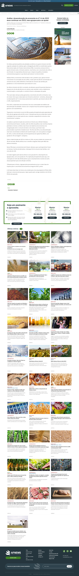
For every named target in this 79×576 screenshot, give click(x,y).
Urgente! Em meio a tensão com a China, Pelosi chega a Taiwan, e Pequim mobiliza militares (60, 333)
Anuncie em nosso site (53, 553)
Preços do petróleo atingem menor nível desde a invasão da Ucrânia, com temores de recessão (61, 305)
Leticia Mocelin (11, 28)
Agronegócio (32, 244)
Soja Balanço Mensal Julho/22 (36, 361)
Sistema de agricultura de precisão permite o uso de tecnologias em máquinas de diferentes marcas (39, 248)
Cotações (40, 555)
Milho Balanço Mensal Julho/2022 (58, 361)
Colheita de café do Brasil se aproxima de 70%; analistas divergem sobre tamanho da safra (60, 418)
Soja (37, 10)
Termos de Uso (52, 556)
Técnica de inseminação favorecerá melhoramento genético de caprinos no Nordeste (60, 475)
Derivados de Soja (29, 559)
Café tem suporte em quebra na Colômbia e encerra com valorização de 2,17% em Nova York (17, 305)
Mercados (9, 244)
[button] (8, 33)
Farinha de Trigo (29, 551)
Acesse (76, 5)
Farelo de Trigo (54, 444)
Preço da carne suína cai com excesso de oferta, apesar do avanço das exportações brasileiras (38, 504)
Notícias (43, 10)
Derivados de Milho (33, 331)
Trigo (26, 10)
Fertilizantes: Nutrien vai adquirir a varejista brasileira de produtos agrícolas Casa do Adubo (39, 476)
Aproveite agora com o (39, 1)
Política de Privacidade (53, 555)
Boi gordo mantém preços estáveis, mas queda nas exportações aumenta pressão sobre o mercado (16, 532)
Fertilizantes (32, 473)
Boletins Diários (41, 551)
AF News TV (40, 556)
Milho (31, 10)
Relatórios (40, 553)
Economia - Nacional (12, 190)
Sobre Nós (51, 550)
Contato (50, 551)
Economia (53, 330)
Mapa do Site (51, 558)
